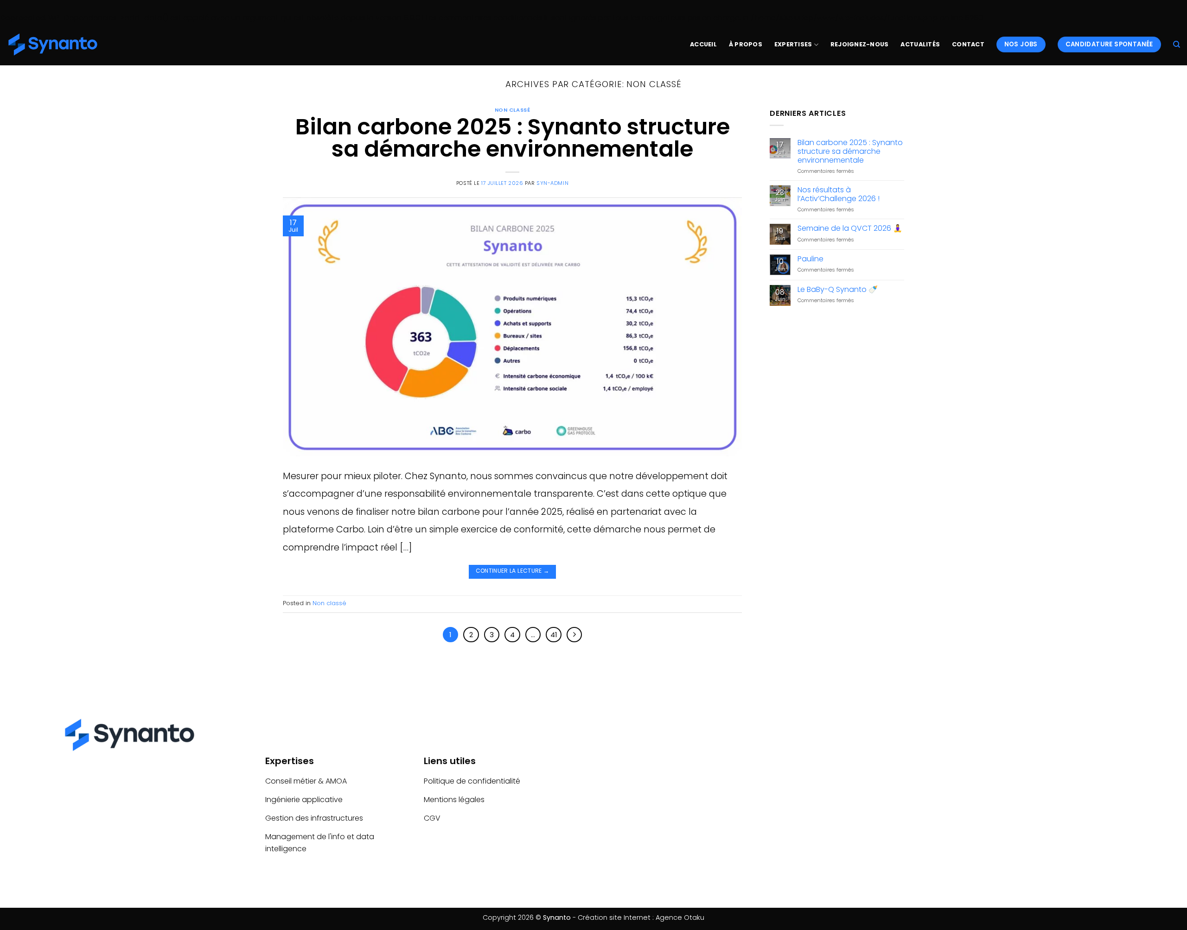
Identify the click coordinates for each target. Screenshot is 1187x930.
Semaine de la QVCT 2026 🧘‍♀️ (850, 228)
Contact (968, 44)
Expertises (793, 44)
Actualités (920, 44)
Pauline (810, 258)
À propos (745, 44)
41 (553, 634)
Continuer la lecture (512, 571)
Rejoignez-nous (859, 44)
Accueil (703, 44)
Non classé (512, 110)
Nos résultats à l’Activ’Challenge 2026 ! (839, 194)
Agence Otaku (680, 917)
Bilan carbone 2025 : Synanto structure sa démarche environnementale (512, 137)
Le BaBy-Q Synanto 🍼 (838, 289)
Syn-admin (552, 183)
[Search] (1176, 44)
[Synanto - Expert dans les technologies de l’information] (53, 44)
